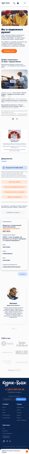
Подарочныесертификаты (6, 436)
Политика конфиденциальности (14, 187)
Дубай (18, 410)
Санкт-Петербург (21, 420)
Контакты (5, 431)
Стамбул (19, 412)
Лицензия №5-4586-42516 (14, 167)
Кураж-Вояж (20, 407)
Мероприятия (6, 415)
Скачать (22, 274)
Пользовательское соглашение (14, 192)
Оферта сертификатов (14, 197)
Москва (19, 417)
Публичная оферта (14, 182)
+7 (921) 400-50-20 (14, 389)
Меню (4, 412)
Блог (3, 428)
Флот (3, 410)
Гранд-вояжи (6, 417)
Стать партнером (7, 433)
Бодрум (19, 415)
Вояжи (4, 407)
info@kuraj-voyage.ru (13, 212)
